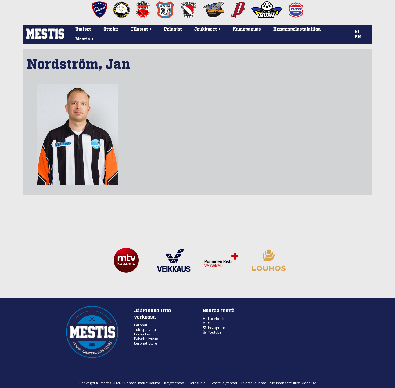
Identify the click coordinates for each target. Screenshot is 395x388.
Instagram (216, 328)
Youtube (215, 332)
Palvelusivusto (146, 339)
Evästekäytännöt (224, 383)
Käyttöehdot (174, 383)
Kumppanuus (247, 29)
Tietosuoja (197, 383)
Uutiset (83, 29)
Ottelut (110, 29)
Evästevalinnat (253, 383)
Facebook (216, 318)
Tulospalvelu (145, 329)
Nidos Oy (308, 383)
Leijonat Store (145, 343)
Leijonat (140, 325)
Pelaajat (173, 29)
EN (358, 37)
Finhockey (142, 334)
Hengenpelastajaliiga (297, 29)
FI (357, 31)
